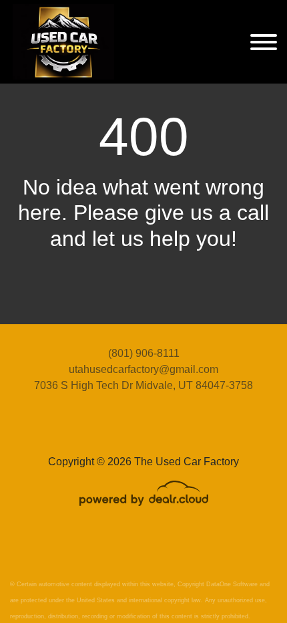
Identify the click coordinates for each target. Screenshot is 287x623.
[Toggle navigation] (263, 42)
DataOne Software (232, 584)
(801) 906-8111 (144, 353)
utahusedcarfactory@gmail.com (143, 369)
